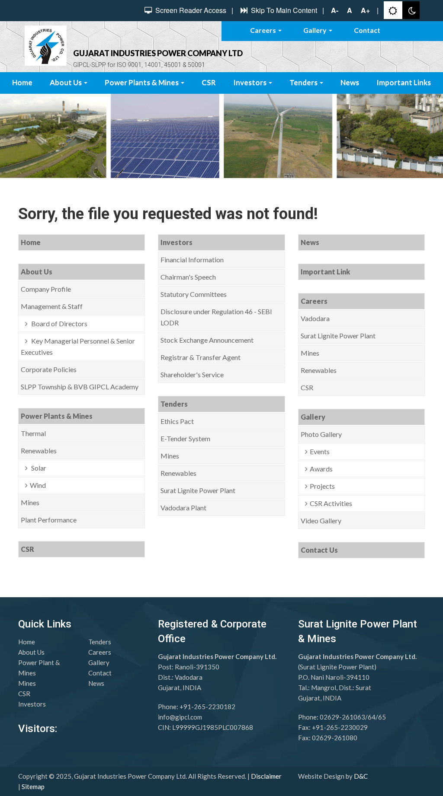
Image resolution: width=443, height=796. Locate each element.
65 (382, 717)
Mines (30, 502)
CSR (209, 82)
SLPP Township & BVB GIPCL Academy (79, 386)
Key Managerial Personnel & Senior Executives (78, 346)
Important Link (325, 271)
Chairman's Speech (188, 277)
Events (320, 451)
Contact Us (319, 550)
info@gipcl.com (180, 717)
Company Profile (46, 289)
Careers (263, 30)
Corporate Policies (49, 369)
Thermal (33, 433)
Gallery (315, 30)
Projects (322, 486)
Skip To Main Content (283, 10)
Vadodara (315, 318)
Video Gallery (321, 520)
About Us (66, 82)
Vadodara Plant (183, 507)
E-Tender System (185, 438)
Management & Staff (52, 306)
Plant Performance (49, 520)
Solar (38, 468)
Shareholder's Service (192, 374)
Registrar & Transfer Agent (201, 357)
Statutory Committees (194, 294)
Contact (367, 30)
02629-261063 (342, 717)
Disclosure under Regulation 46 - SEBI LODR (216, 317)
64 (372, 717)
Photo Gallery (321, 434)
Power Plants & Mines (142, 82)
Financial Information (192, 259)
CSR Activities (331, 503)
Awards (321, 469)
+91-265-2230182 (207, 706)
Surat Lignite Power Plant (198, 490)
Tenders (304, 82)
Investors (250, 82)
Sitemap (33, 786)
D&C (361, 776)
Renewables (39, 450)
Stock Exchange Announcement (207, 340)
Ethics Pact (177, 421)
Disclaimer (266, 776)
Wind (38, 485)
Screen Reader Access (190, 10)
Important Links (403, 82)
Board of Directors (58, 323)
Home (22, 82)
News (349, 82)
